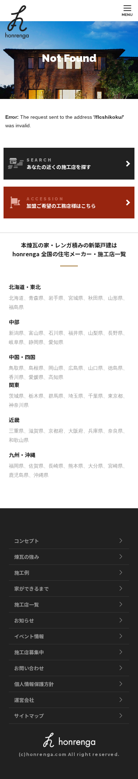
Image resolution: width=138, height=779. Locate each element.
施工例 (21, 572)
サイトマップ (29, 715)
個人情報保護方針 (34, 683)
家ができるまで (31, 588)
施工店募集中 (29, 652)
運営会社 (24, 699)
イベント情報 (29, 636)
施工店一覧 (26, 604)
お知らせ (24, 620)
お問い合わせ (29, 668)
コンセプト (26, 540)
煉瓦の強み (26, 556)
